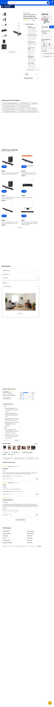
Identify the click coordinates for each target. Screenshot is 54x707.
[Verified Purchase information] (14, 466)
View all (35, 443)
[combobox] (28, 2)
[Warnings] (37, 283)
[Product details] (37, 270)
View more (20, 227)
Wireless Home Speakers (7, 542)
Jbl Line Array (29, 535)
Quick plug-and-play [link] (9, 413)
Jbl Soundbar (5, 535)
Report (37, 478)
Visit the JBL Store (26, 12)
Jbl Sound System (30, 531)
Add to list (47, 56)
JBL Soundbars (30, 538)
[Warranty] (36, 278)
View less (16, 440)
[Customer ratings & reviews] (37, 389)
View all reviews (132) (20, 519)
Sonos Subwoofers (6, 540)
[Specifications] (37, 274)
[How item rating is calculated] (15, 395)
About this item (6, 266)
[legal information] (49, 16)
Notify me (45, 33)
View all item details (30, 69)
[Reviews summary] (31, 19)
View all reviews (7, 398)
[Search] (48, 3)
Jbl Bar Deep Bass (6, 531)
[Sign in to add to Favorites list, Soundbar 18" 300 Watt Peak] (32, 180)
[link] (33, 448)
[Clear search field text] (46, 2)
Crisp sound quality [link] (9, 408)
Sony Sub (4, 538)
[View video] (19, 32)
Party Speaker (29, 542)
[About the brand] (36, 286)
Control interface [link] (9, 429)
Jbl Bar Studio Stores (7, 533)
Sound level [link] (7, 435)
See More (20, 313)
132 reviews (10, 393)
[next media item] (18, 30)
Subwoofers (29, 540)
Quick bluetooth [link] (9, 422)
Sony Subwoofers (30, 533)
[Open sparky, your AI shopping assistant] (50, 703)
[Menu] (2, 3)
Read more (5, 508)
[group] (29, 19)
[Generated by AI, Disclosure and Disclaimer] (39, 70)
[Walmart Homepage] (5, 3)
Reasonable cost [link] (9, 418)
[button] (16, 31)
